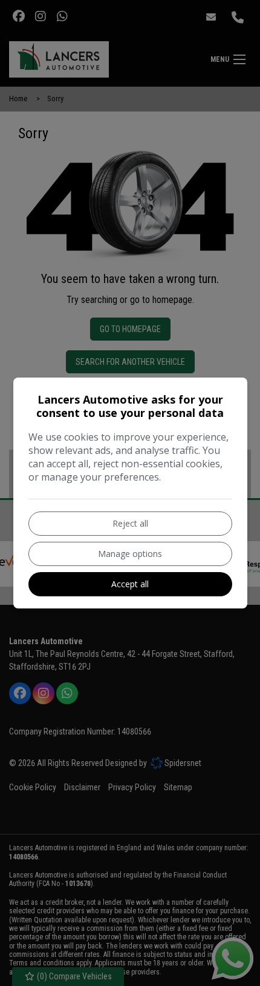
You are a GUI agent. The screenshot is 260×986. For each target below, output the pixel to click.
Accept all (130, 584)
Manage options (130, 553)
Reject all (130, 523)
